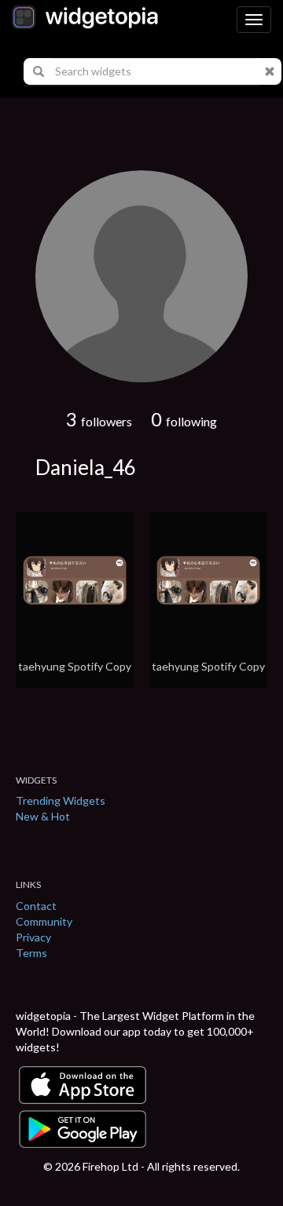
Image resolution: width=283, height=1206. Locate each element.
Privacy (33, 937)
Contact (36, 905)
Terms (31, 952)
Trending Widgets (60, 800)
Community (44, 921)
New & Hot (43, 816)
